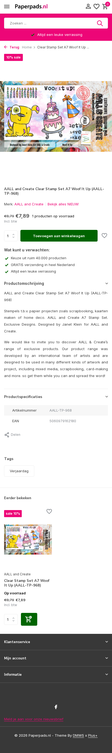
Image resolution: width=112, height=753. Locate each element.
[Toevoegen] (29, 619)
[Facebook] (56, 707)
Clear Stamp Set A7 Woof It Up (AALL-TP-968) (26, 583)
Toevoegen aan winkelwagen (59, 236)
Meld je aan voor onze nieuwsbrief (33, 719)
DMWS (78, 735)
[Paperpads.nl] (31, 6)
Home (27, 47)
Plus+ (93, 735)
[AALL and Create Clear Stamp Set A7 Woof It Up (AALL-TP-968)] (28, 539)
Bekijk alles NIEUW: (63, 204)
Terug (14, 47)
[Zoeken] (100, 23)
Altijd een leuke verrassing (33, 271)
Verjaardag (19, 471)
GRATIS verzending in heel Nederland (43, 265)
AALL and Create (28, 204)
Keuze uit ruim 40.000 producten (38, 258)
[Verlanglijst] (96, 7)
